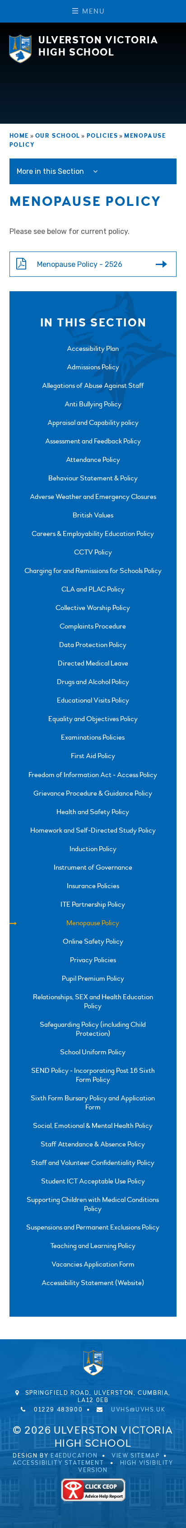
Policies (102, 136)
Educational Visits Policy (93, 700)
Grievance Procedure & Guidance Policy (92, 793)
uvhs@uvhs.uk (138, 1409)
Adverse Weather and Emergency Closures (93, 496)
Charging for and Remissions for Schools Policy (93, 570)
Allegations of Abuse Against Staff (93, 385)
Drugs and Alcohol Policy (93, 681)
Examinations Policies (93, 737)
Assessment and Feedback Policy (93, 441)
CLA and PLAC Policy (93, 589)
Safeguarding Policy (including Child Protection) (93, 1029)
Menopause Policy (92, 922)
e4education (74, 1455)
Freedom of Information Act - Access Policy (92, 774)
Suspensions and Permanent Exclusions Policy (92, 1227)
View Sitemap (135, 1455)
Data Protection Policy (92, 644)
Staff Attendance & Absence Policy (93, 1144)
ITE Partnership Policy (92, 904)
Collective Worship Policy (93, 607)
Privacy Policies (93, 959)
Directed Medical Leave (93, 663)
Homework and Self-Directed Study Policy (93, 830)
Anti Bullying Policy (93, 404)
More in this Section (51, 171)
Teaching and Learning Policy (92, 1245)
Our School (57, 136)
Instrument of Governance (93, 867)
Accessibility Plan (93, 348)
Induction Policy (93, 848)
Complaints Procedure (93, 626)
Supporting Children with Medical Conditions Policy (93, 1204)
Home (19, 136)
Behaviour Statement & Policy (93, 478)
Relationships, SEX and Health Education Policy (93, 1001)
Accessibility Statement (58, 1463)
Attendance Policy (93, 459)
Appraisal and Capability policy (93, 422)
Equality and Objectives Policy (93, 718)
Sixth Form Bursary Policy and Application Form (93, 1103)
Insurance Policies (93, 885)
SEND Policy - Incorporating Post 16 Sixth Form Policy (93, 1075)
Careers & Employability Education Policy (93, 533)
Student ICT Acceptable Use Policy (93, 1181)
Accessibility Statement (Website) (93, 1282)
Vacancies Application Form (93, 1264)
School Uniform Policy (93, 1052)
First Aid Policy (93, 755)
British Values (93, 515)
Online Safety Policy (93, 941)
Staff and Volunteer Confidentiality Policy (92, 1162)
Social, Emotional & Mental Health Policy (93, 1125)
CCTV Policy (93, 552)
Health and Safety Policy (92, 811)
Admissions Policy (93, 367)
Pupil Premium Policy (93, 978)
